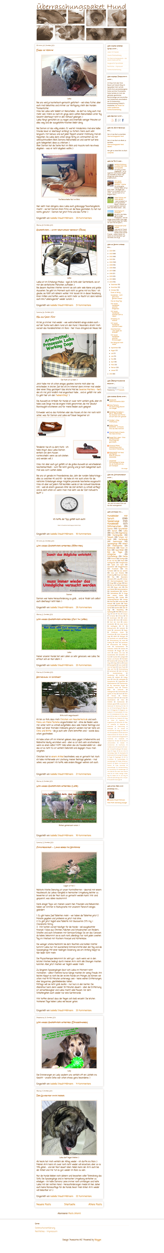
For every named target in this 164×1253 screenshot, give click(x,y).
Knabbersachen (111, 747)
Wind (108, 773)
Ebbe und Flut (111, 669)
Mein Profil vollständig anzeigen (117, 803)
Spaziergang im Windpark (119, 212)
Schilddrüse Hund (112, 688)
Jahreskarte (117, 630)
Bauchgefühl (112, 665)
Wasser (125, 614)
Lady (118, 579)
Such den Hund (115, 622)
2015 (111, 276)
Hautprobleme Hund (116, 733)
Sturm (120, 694)
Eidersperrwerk (111, 628)
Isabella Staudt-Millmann (117, 800)
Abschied (113, 602)
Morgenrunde (123, 563)
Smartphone (110, 759)
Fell (127, 616)
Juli (112, 354)
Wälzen (114, 775)
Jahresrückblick (111, 743)
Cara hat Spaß (111, 667)
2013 (111, 282)
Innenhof (121, 675)
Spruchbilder (123, 528)
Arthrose (120, 616)
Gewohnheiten (111, 655)
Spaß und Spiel (117, 565)
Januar (113, 370)
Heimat (124, 733)
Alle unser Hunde (122, 624)
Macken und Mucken (113, 659)
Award (126, 663)
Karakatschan (110, 745)
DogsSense (122, 720)
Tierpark (110, 537)
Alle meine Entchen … (115, 434)
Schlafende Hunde (117, 632)
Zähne (114, 778)
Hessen (120, 735)
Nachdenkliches (120, 647)
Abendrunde (110, 706)
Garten (109, 608)
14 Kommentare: (84, 1083)
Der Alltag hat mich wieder (50, 1096)
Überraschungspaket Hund (115, 136)
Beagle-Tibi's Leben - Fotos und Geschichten (117, 438)
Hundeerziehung (117, 673)
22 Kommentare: (84, 1196)
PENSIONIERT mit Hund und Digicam (116, 453)
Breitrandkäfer (119, 712)
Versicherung (112, 769)
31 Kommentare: (84, 305)
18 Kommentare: (84, 534)
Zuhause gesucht (112, 704)
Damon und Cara (119, 653)
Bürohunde (111, 548)
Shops (109, 663)
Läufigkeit (123, 657)
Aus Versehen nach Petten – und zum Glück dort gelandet (117, 416)
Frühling (109, 643)
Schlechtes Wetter (112, 649)
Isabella (109, 677)
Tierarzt (114, 696)
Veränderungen (122, 769)
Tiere (119, 614)
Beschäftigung (117, 708)
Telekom (117, 763)
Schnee (125, 600)
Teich (126, 694)
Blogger (119, 651)
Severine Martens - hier (89, 389)
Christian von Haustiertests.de (73, 719)
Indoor (117, 741)
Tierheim (109, 765)
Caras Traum (122, 667)
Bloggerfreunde (123, 567)
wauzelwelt (112, 461)
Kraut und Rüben (122, 575)
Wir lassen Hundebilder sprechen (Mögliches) (59, 546)
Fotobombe (122, 724)
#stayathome (122, 704)
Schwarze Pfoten (114, 446)
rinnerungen (117, 780)
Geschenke (124, 643)
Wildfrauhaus (113, 422)
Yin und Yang (122, 775)
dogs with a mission (122, 778)
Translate (121, 390)
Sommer (123, 649)
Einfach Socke (113, 425)
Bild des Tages (114, 552)
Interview (123, 741)
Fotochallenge (112, 556)
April (112, 362)
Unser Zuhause (121, 634)
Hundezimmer (110, 741)
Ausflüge (122, 559)
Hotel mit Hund (123, 671)
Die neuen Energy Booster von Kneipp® (117, 407)
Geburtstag (110, 598)
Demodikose (114, 593)
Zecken (109, 778)
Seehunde (120, 690)
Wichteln (109, 702)
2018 (111, 268)
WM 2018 (109, 771)
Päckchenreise (123, 683)
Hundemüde (110, 739)
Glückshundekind (122, 589)
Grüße (124, 730)
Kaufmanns (122, 745)
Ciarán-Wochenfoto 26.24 (116, 402)
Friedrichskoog (121, 726)
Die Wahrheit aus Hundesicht (115, 718)
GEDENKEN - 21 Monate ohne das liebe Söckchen (116, 428)
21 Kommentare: (84, 774)
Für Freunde (121, 728)
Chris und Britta (43, 730)
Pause (122, 561)
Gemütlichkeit (110, 730)
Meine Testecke (114, 405)
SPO (125, 757)
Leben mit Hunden (113, 52)
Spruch (114, 531)
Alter (124, 706)
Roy (113, 577)
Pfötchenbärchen (112, 683)
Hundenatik (112, 400)
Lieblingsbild (122, 679)
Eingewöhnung (110, 722)
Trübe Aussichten (120, 765)
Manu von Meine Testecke (48, 722)
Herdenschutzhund (111, 735)
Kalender (122, 743)
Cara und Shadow (117, 573)
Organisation (121, 681)
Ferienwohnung (123, 669)
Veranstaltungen (111, 767)
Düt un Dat (113, 585)
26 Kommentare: (84, 607)
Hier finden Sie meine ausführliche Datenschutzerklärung (115, 108)
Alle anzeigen (124, 468)
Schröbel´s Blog (114, 420)
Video (122, 700)
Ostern (118, 620)
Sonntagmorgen (111, 761)
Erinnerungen (121, 606)
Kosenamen (120, 747)
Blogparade (115, 710)
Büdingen (122, 636)
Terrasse (123, 763)
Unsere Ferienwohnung (114, 55)
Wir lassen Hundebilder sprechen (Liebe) (57, 786)
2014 (111, 279)
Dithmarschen (114, 526)
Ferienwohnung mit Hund (117, 641)
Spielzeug (110, 612)
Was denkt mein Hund (120, 771)
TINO (117, 612)
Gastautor (122, 628)
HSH (108, 733)
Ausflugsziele (111, 563)
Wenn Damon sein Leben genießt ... (120, 198)
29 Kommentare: (84, 218)
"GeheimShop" (62, 395)
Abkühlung (118, 706)
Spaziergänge (112, 543)
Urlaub (124, 698)
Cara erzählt (122, 665)
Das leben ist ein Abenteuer (119, 716)
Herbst (109, 630)
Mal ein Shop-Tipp (45, 317)
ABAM (115, 636)
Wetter (125, 591)
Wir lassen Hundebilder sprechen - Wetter (120, 182)
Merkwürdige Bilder (112, 753)
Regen (126, 630)
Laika (125, 531)
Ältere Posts (95, 1204)
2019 (111, 265)
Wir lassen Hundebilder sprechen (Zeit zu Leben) (61, 619)
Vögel (108, 636)
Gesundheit (110, 567)
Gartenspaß (123, 539)
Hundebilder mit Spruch (117, 517)
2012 (111, 374)
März (113, 365)
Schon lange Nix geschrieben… (114, 441)
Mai (112, 359)
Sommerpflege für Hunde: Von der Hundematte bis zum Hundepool (116, 464)
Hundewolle (121, 739)
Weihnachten (117, 546)
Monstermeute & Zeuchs (116, 432)
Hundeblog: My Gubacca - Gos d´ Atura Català (116, 413)
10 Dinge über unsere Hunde (117, 594)
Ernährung (110, 575)
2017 (111, 271)
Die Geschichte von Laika (114, 638)
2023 (111, 254)
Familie (126, 638)
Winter (125, 579)
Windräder (110, 651)
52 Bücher (112, 616)
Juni (112, 356)
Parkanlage (118, 755)
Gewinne (117, 608)
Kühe (114, 679)
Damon (110, 528)
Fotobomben (110, 726)
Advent (125, 543)
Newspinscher (111, 681)
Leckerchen (121, 602)
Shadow (113, 559)
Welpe (115, 663)
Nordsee (109, 604)
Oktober (114, 290)
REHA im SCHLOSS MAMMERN (114, 456)
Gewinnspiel (117, 541)
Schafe (122, 598)
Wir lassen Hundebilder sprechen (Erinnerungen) (62, 1022)
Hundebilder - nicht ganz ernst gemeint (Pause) (61, 230)
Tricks (117, 698)
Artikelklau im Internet (48, 677)
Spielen (118, 604)
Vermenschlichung (123, 767)
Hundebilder (113, 523)
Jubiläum (117, 677)
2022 (111, 257)
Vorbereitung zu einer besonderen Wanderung (116, 448)
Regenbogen (118, 757)
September (114, 348)
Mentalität (125, 659)
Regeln (110, 757)
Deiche (125, 556)
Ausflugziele (114, 626)
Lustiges (119, 583)
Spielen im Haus (112, 694)
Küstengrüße (117, 535)
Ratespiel (125, 755)
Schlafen (125, 620)
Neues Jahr (117, 587)
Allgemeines (123, 533)
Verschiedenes (111, 700)
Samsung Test (122, 661)
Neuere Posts (43, 1204)
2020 (111, 262)
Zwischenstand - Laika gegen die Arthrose (58, 847)
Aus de (109, 708)
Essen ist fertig (44, 50)
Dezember (114, 285)
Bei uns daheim (122, 571)
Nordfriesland (110, 755)
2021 (111, 259)
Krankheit (115, 569)
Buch (126, 583)
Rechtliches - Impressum (115, 66)
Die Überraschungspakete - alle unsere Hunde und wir (117, 59)
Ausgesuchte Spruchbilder (115, 63)
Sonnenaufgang (121, 759)
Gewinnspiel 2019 (115, 618)
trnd (120, 663)
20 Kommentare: (84, 665)
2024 (111, 251)
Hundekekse (110, 675)
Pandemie (112, 661)
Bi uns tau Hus (112, 561)
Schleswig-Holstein (113, 600)
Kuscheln (115, 657)
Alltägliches (111, 554)
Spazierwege (113, 521)
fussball (111, 780)
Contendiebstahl (116, 714)
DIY (123, 626)
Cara (113, 533)
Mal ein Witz (122, 751)
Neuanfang (120, 610)
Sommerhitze (122, 692)
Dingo (111, 583)
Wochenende (120, 702)
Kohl (114, 614)
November (114, 287)
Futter (116, 643)
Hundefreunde (114, 591)
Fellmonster (120, 722)
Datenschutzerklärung (114, 70)
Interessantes (114, 645)
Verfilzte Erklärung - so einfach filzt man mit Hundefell (120, 166)
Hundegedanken (122, 737)
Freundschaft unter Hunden (120, 227)
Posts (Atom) (75, 1213)
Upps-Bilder (119, 550)
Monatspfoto (123, 753)
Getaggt (118, 730)
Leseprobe (110, 153)
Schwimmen (110, 634)
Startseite (69, 1204)
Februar (113, 368)
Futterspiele (110, 728)
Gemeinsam (112, 671)
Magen (114, 751)
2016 (111, 274)
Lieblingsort (119, 749)
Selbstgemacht (111, 692)
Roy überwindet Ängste (117, 686)
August (113, 351)
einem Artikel (57, 756)
